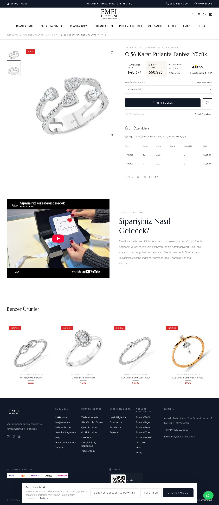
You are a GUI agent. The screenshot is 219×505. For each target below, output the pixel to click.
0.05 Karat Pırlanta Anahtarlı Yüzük (188, 377)
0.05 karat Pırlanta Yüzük (83, 377)
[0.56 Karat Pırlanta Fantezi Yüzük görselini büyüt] (70, 93)
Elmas (186, 26)
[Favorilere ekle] (111, 52)
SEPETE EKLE (165, 103)
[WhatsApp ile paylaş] (150, 177)
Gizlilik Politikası (89, 432)
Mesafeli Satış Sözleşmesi (88, 444)
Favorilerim (115, 427)
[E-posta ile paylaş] (156, 177)
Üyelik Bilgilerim (118, 417)
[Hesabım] (199, 14)
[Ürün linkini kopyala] (138, 177)
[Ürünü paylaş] (144, 177)
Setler (200, 26)
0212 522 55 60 (176, 429)
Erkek (172, 26)
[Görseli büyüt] (111, 135)
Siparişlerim (116, 422)
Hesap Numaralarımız (66, 442)
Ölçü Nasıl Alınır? (204, 82)
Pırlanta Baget (24, 26)
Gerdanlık (155, 26)
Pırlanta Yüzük (51, 26)
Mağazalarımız (62, 422)
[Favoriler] (204, 14)
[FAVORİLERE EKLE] (207, 102)
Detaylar (44, 498)
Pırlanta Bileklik (131, 26)
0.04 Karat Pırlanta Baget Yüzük (135, 377)
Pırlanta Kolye (78, 26)
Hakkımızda (61, 417)
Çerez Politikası (89, 427)
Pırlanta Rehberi (63, 427)
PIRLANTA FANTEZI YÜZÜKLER (40, 35)
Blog (57, 437)
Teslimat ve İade (89, 417)
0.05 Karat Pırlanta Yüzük (31, 377)
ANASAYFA (13, 35)
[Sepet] (210, 14)
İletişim (59, 447)
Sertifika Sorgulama (65, 432)
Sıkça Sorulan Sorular (92, 422)
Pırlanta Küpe (104, 26)
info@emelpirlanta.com (179, 436)
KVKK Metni (87, 437)
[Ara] (193, 14)
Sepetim (114, 432)
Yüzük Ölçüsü (135, 82)
